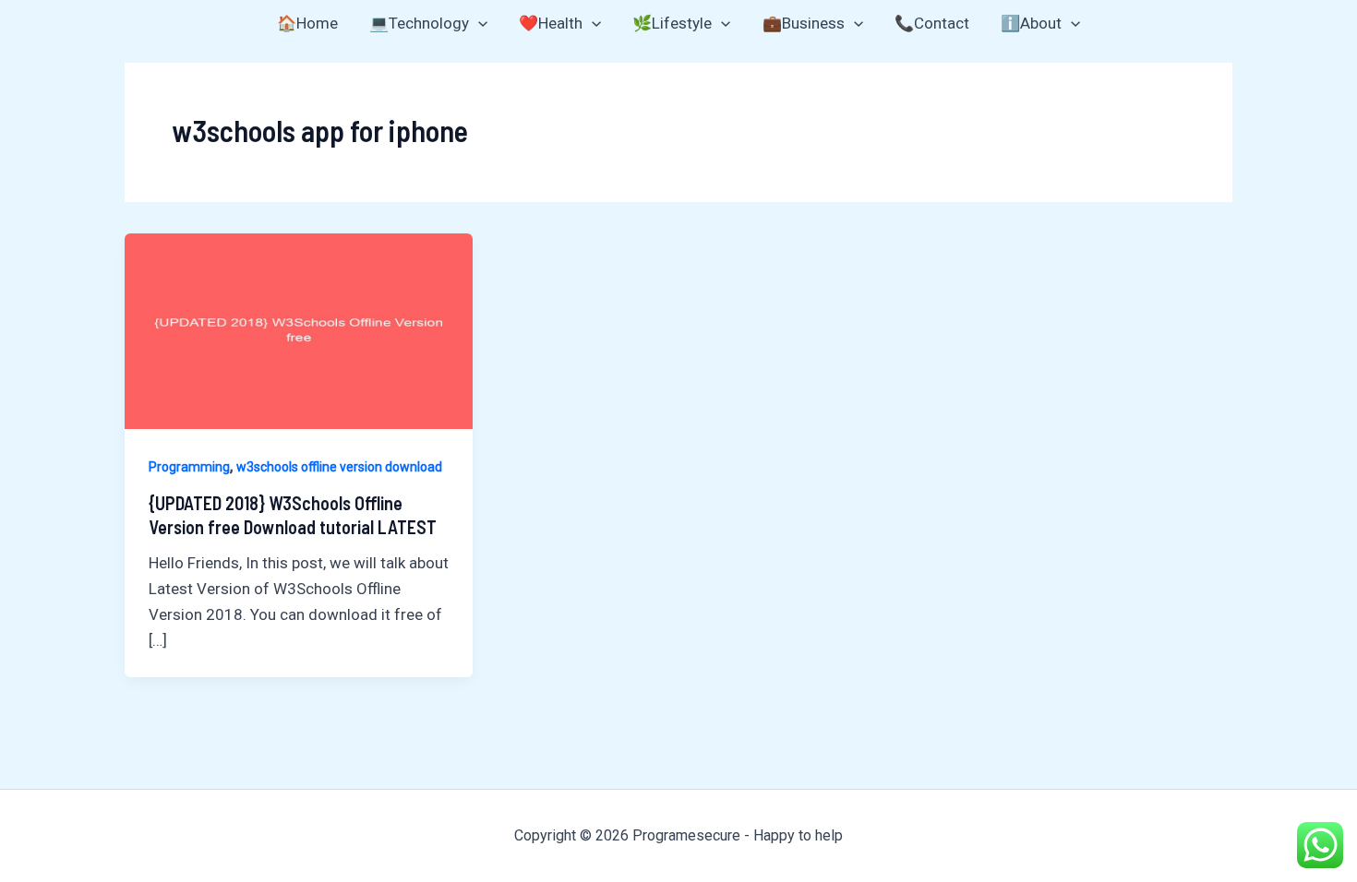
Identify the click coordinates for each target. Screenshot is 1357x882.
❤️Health (550, 23)
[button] (478, 23)
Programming (189, 466)
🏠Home (307, 23)
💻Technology (419, 23)
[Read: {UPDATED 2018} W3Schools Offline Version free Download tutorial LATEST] (299, 329)
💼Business (804, 23)
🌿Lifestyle (672, 23)
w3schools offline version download (339, 466)
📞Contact (932, 23)
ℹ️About (1031, 23)
